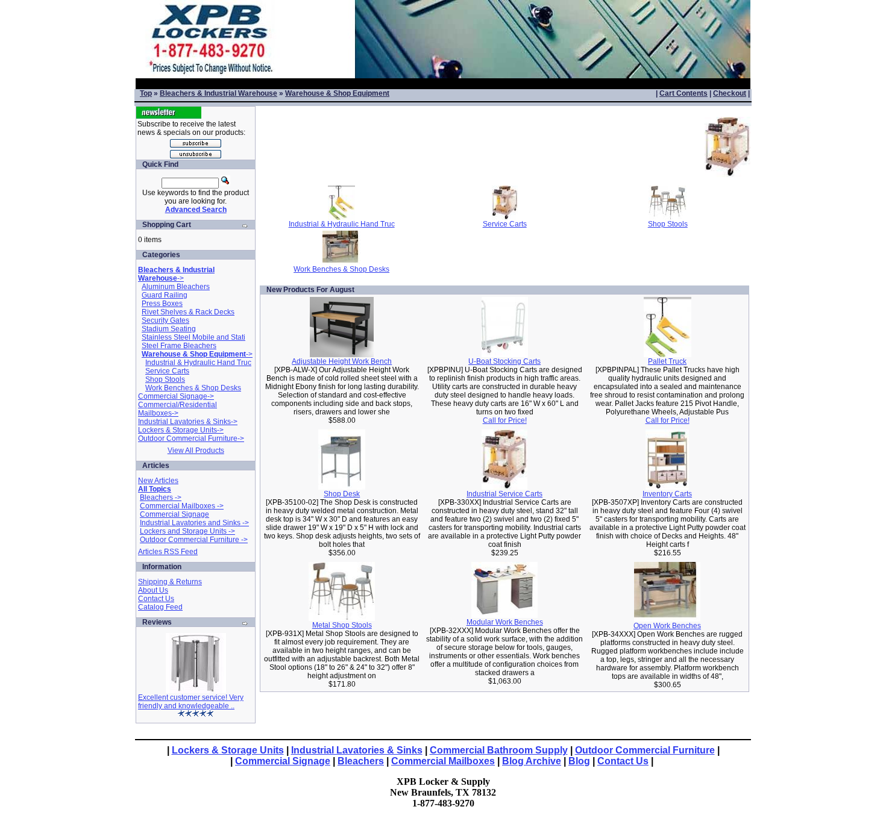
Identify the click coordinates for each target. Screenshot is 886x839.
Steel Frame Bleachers (179, 346)
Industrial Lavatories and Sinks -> (194, 523)
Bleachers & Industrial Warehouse (218, 93)
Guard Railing (164, 295)
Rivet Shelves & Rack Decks (188, 312)
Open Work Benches (667, 626)
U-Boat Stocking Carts (504, 361)
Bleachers (361, 761)
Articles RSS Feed (168, 551)
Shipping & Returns (170, 582)
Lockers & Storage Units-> (181, 430)
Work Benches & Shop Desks (193, 388)
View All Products (196, 450)
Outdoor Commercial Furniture (645, 750)
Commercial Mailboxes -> (182, 506)
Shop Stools (165, 379)
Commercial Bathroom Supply (499, 750)
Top (146, 93)
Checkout (729, 93)
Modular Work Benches (505, 622)
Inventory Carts (667, 494)
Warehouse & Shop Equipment (337, 93)
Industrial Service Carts (504, 494)
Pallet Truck (667, 361)
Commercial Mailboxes (443, 761)
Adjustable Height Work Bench (342, 361)
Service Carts (167, 371)
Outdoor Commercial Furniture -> (194, 539)
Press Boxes (162, 303)
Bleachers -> (160, 497)
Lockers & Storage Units (228, 750)
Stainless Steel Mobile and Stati (193, 337)
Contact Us (156, 598)
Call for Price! (505, 420)
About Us (153, 590)
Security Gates (165, 320)
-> (176, 274)
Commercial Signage (174, 514)
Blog (579, 761)
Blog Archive (531, 761)
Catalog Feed (160, 607)
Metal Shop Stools (342, 625)
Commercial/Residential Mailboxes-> (177, 409)
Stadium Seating (169, 329)
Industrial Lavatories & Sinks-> (187, 421)
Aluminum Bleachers (176, 286)
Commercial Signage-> (176, 396)
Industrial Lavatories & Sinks (357, 750)
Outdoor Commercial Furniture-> (191, 438)
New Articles (158, 480)
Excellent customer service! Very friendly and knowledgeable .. (190, 701)
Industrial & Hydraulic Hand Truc (198, 362)
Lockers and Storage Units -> (187, 531)
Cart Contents (683, 93)
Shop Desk (342, 494)
